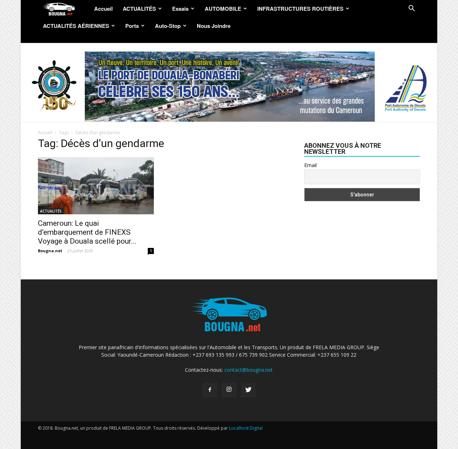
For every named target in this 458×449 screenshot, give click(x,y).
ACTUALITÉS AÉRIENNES (76, 26)
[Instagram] (229, 390)
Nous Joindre (213, 26)
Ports (132, 26)
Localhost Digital (246, 428)
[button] (411, 9)
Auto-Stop (168, 26)
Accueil (103, 9)
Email (310, 165)
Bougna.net (50, 250)
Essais (180, 9)
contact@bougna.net (248, 369)
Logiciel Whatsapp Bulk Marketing (273, 435)
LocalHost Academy (77, 435)
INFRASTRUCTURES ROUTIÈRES (300, 9)
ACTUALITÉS (139, 9)
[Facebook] (210, 390)
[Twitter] (248, 390)
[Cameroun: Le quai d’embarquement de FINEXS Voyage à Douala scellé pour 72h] (96, 185)
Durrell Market (116, 435)
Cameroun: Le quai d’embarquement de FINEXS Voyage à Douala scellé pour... (87, 232)
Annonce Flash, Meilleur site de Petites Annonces (185, 435)
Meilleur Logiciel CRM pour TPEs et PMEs (351, 435)
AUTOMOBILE (223, 9)
